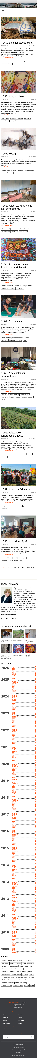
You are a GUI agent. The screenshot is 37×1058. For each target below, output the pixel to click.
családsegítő (29, 285)
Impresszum (18, 1052)
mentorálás (20, 118)
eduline (5, 1020)
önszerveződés (15, 231)
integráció (10, 968)
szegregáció (13, 121)
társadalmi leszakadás (7, 985)
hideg (31, 966)
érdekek (32, 985)
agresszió (4, 285)
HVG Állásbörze (6, 1023)
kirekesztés (27, 968)
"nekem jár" (4, 394)
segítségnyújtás (27, 118)
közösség (30, 506)
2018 (5, 797)
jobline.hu (5, 1017)
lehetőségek (25, 974)
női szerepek (4, 560)
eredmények (10, 506)
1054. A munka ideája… (14, 321)
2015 (5, 848)
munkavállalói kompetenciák (15, 340)
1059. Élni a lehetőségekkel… (17, 42)
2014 (5, 865)
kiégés (7, 118)
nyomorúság (31, 977)
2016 (5, 831)
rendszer (29, 61)
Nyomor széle (14, 1003)
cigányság (15, 960)
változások (19, 121)
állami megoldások (6, 228)
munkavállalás (5, 340)
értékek (15, 506)
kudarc (12, 61)
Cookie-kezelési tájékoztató (18, 1050)
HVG (4, 1014)
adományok (4, 960)
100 (15, 567)
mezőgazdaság (5, 173)
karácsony (21, 968)
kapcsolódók (4, 454)
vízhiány (16, 173)
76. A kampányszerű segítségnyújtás (6, 656)
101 (19, 567)
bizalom (10, 960)
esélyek (24, 963)
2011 (5, 915)
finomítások (24, 397)
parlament (23, 454)
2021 (5, 747)
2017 (5, 814)
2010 (5, 932)
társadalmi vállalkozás (18, 985)
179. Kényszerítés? (29, 641)
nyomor (26, 977)
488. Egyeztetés (18, 655)
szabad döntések (5, 121)
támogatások (23, 982)
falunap (20, 506)
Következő (29, 567)
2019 (5, 780)
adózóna (20, 1017)
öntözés (11, 173)
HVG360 (20, 1014)
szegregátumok (25, 979)
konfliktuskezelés (5, 288)
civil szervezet (10, 285)
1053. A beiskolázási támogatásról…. (13, 374)
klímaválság (13, 170)
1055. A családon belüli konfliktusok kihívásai (14, 266)
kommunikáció (5, 971)
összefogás (23, 61)
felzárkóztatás (30, 228)
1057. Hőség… (9, 153)
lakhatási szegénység (29, 170)
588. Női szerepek (27, 656)
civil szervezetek (27, 960)
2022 (5, 730)
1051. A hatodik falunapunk (17, 489)
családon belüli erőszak (20, 285)
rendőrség (13, 288)
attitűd (3, 337)
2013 (5, 882)
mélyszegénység (21, 558)
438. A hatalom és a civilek (6, 641)
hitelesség (4, 968)
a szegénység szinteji (25, 394)
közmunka (24, 971)
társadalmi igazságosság (7, 399)
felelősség (4, 966)
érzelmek (4, 558)
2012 (5, 898)
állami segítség (5, 397)
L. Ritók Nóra (33, 45)
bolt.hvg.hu (20, 1023)
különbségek (20, 170)
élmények (4, 506)
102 (23, 567)
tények (20, 560)
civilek (20, 960)
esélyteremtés (22, 228)
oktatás (3, 979)
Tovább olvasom (8, 57)
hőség (8, 170)
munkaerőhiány (12, 454)
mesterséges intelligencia (17, 337)
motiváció (17, 61)
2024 (5, 696)
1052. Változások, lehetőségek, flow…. (12, 434)
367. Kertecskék (18, 640)
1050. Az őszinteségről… (15, 541)
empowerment (14, 228)
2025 (5, 679)
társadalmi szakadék (13, 560)
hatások (3, 61)
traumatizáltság (20, 288)
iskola (8, 61)
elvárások (12, 963)
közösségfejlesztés (6, 231)
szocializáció (11, 982)
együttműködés (5, 963)
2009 (5, 949)
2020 (5, 764)
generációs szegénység (13, 966)
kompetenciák (13, 118)
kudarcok (19, 971)
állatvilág (4, 170)
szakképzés (29, 454)
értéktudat (8, 337)
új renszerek (10, 456)
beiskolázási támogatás (15, 397)
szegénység (4, 63)
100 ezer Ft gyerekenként (13, 394)
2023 (5, 713)
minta (28, 558)
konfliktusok (12, 971)
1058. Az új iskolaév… (13, 96)
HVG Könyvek (21, 1020)
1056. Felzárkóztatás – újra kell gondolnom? (16, 207)
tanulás (24, 340)
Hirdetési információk (18, 1044)
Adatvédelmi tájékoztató (18, 1047)
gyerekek (21, 966)
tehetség (10, 63)
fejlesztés (9, 558)
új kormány (4, 456)
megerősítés (4, 508)
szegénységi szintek (23, 231)
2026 (5, 668)
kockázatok (30, 397)
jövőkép (25, 506)
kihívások (15, 558)
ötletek (18, 454)
